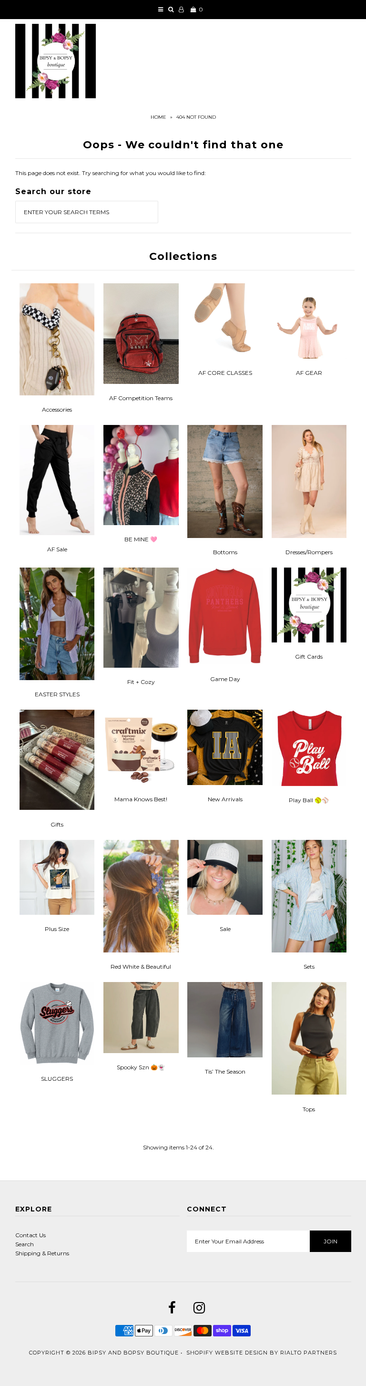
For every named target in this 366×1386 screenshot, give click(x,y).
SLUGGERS (57, 1078)
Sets (309, 966)
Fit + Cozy (141, 681)
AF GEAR (309, 372)
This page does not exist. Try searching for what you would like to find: (110, 172)
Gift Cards (309, 656)
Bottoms (225, 552)
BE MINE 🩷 (140, 539)
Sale (225, 928)
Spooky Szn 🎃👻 (141, 1067)
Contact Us (30, 1235)
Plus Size (57, 928)
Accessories (57, 409)
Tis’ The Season (225, 1071)
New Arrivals (225, 799)
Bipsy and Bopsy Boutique (133, 1352)
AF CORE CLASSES (225, 372)
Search (24, 1244)
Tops (309, 1109)
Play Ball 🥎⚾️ (309, 800)
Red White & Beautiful (141, 966)
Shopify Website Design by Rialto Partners (261, 1352)
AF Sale (57, 549)
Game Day (225, 679)
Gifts (57, 824)
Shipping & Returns (42, 1253)
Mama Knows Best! (140, 799)
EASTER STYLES (57, 694)
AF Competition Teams (141, 398)
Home (158, 117)
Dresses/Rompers (309, 552)
